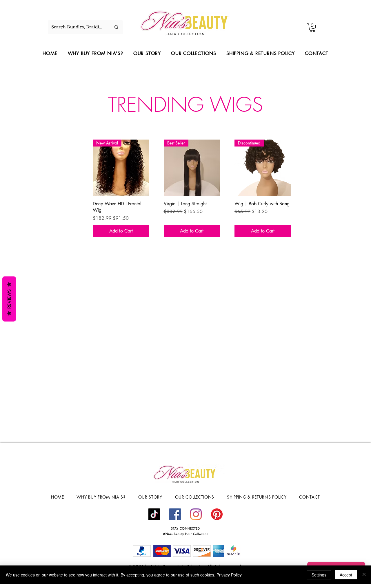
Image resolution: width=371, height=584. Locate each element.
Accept (346, 575)
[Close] (364, 574)
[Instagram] (196, 514)
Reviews (9, 299)
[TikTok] (154, 514)
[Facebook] (175, 514)
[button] (312, 27)
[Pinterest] (217, 514)
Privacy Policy (229, 575)
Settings (319, 575)
